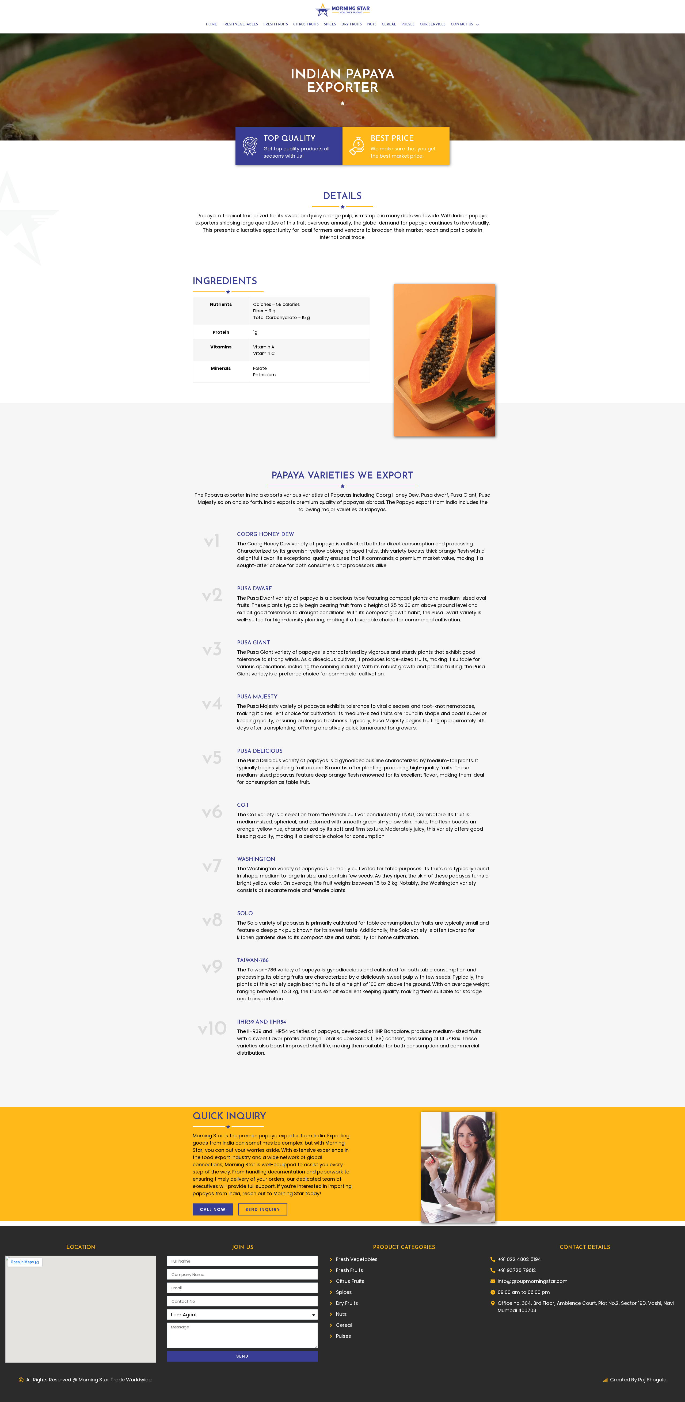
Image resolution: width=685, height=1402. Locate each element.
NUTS (371, 24)
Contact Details (585, 1247)
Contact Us (462, 24)
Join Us (242, 1247)
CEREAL (389, 24)
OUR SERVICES (433, 24)
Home (211, 24)
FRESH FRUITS (275, 24)
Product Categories (404, 1247)
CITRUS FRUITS (306, 24)
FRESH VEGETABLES (240, 24)
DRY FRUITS (351, 24)
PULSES (407, 24)
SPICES (330, 24)
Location (81, 1247)
